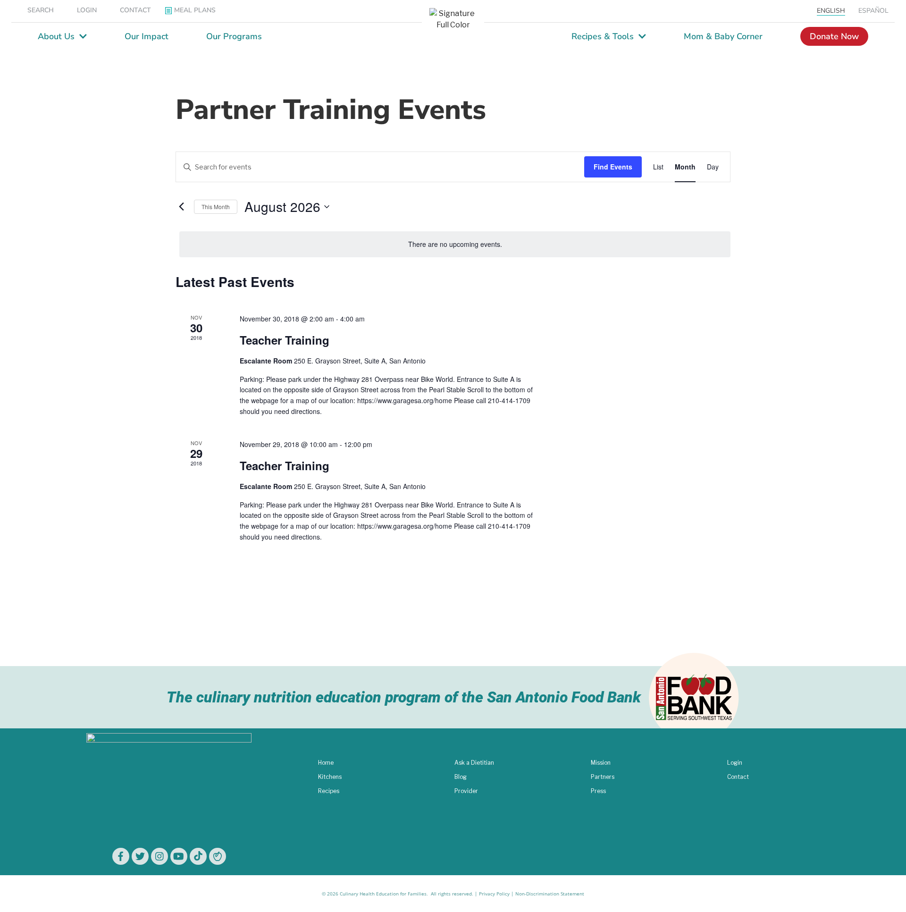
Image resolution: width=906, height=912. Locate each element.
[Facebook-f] (120, 856)
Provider (466, 790)
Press (598, 790)
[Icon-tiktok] (198, 856)
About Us (56, 36)
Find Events (613, 166)
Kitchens (330, 776)
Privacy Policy (494, 893)
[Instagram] (159, 856)
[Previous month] (181, 206)
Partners (602, 776)
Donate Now (834, 36)
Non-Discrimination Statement (549, 893)
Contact (738, 776)
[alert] (454, 244)
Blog (460, 776)
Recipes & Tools (602, 36)
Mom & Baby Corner (723, 36)
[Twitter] (140, 856)
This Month (215, 207)
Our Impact (146, 36)
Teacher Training (284, 340)
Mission (601, 762)
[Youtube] (178, 856)
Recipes (328, 790)
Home (326, 762)
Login (734, 762)
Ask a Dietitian (474, 762)
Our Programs (234, 36)
